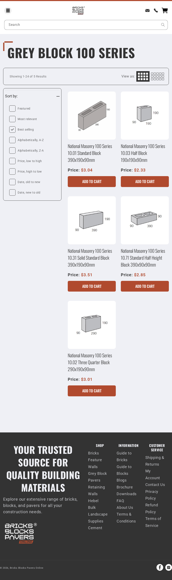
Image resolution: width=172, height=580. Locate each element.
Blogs (121, 480)
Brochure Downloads (126, 490)
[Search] (163, 24)
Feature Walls (95, 463)
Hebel (93, 501)
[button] (8, 10)
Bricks (93, 453)
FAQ (120, 501)
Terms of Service (153, 522)
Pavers (94, 480)
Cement (95, 528)
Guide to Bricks (124, 456)
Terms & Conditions (126, 517)
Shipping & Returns (154, 460)
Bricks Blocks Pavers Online (26, 568)
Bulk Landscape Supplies (98, 514)
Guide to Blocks (124, 470)
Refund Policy (151, 508)
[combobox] (86, 25)
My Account (152, 474)
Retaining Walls (96, 490)
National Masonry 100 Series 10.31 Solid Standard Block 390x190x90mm (90, 257)
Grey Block (97, 473)
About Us (125, 507)
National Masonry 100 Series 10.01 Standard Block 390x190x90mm (90, 153)
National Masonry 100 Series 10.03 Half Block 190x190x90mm (143, 153)
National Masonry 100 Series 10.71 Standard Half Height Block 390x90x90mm (143, 257)
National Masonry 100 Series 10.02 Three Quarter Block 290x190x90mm (90, 362)
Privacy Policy (151, 494)
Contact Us (155, 484)
